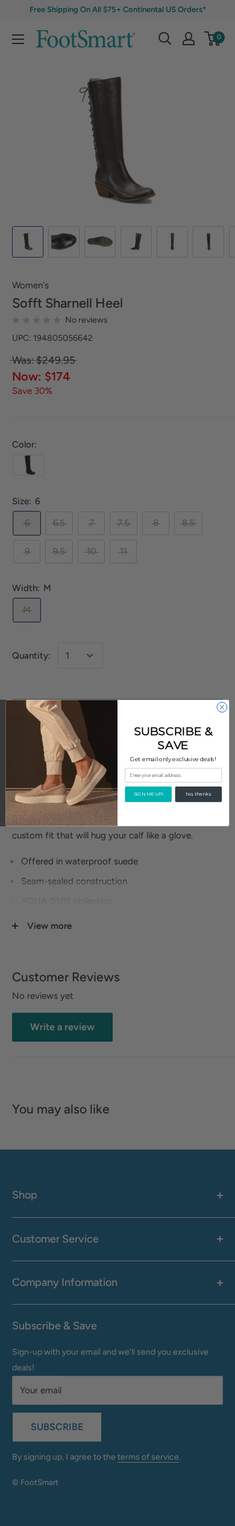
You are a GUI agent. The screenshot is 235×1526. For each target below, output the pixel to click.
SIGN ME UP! (148, 794)
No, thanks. (198, 794)
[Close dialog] (222, 707)
